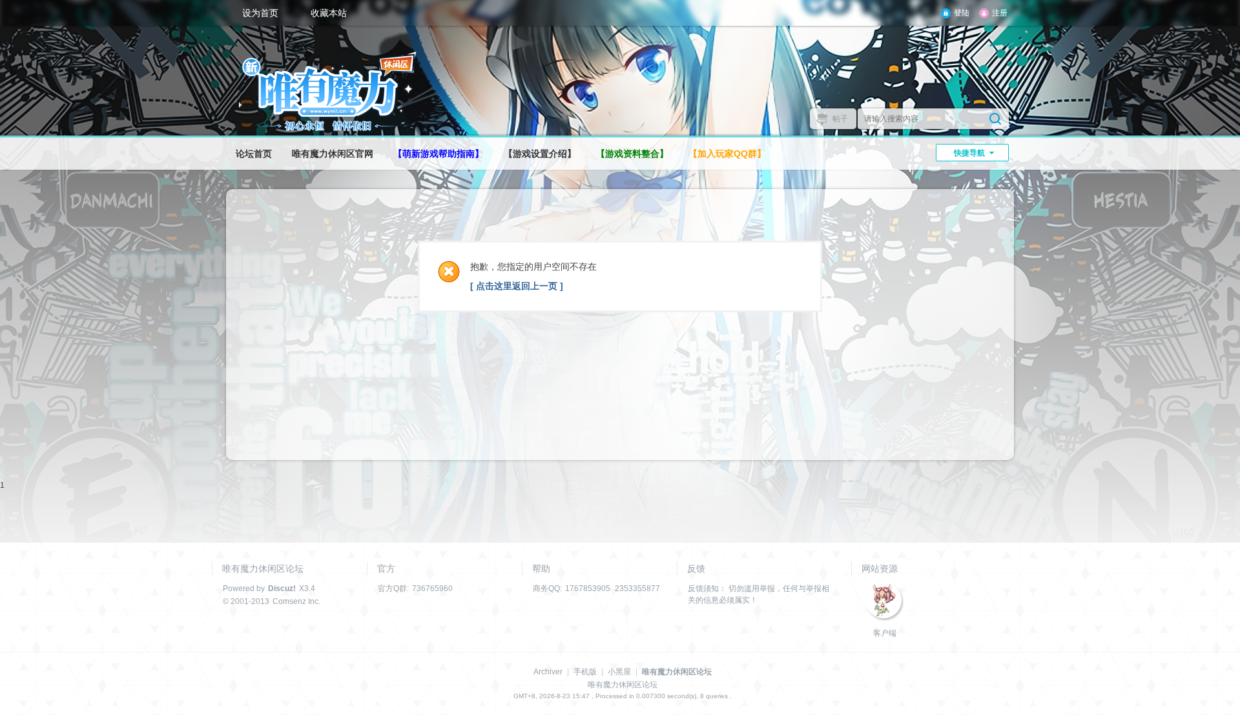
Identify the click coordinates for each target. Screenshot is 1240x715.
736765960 (432, 588)
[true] (995, 118)
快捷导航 (969, 152)
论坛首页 (254, 153)
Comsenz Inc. (296, 601)
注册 (1000, 12)
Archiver (548, 671)
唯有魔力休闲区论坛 (677, 671)
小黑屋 (619, 671)
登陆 (961, 12)
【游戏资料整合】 (632, 153)
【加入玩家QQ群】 (727, 153)
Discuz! (282, 588)
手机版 (585, 671)
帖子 (840, 118)
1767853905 (587, 588)
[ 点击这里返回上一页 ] (516, 286)
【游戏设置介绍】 (540, 153)
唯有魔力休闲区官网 (332, 153)
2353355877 (637, 588)
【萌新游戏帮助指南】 (438, 153)
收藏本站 (329, 13)
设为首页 (260, 13)
